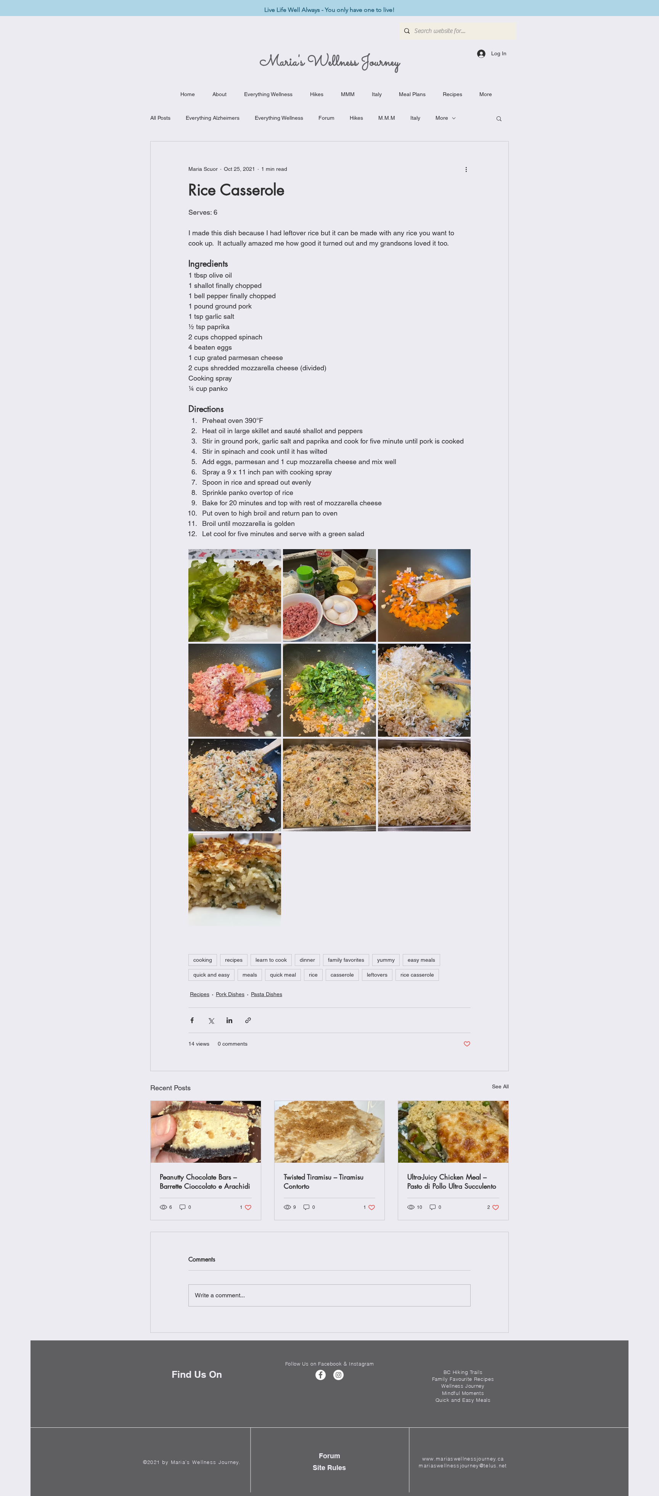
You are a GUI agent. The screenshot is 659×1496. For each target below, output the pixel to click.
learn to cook (271, 960)
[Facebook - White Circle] (320, 1375)
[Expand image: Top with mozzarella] (424, 785)
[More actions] (466, 169)
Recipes (199, 994)
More (442, 118)
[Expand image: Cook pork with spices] (234, 690)
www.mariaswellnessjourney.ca (463, 1459)
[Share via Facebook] (192, 1020)
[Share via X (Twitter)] (210, 1020)
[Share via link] (248, 1020)
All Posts (160, 118)
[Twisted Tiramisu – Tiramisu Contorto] (330, 1132)
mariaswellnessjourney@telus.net (463, 1465)
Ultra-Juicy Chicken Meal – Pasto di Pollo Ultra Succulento (451, 1181)
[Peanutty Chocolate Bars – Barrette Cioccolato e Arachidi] (206, 1132)
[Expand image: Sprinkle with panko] (329, 785)
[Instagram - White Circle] (338, 1375)
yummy (386, 960)
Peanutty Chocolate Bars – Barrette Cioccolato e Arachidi (205, 1181)
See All (500, 1086)
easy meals (421, 960)
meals (250, 975)
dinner (307, 960)
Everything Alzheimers (212, 118)
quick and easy (211, 975)
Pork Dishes (230, 994)
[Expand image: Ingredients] (329, 595)
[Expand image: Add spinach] (329, 690)
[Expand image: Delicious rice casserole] (234, 879)
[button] (499, 118)
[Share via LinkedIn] (229, 1020)
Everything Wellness (279, 118)
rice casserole (417, 975)
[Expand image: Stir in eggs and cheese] (424, 690)
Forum (326, 118)
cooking (202, 960)
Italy (415, 118)
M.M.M (386, 118)
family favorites (346, 960)
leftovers (377, 975)
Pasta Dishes (266, 994)
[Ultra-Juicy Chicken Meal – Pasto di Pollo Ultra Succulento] (453, 1132)
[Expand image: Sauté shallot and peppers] (424, 595)
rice (313, 975)
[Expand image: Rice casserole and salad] (234, 595)
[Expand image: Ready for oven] (234, 785)
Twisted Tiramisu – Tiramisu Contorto (323, 1181)
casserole (342, 975)
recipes (234, 960)
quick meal (283, 975)
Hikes (356, 118)
